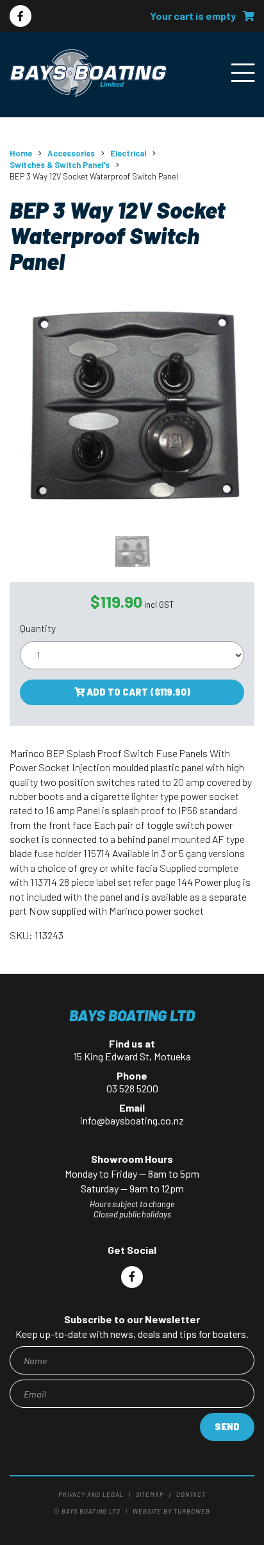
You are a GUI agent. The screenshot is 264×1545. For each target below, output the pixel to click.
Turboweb (192, 1511)
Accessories (71, 153)
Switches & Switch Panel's (60, 165)
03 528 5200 (132, 1088)
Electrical (128, 153)
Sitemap (150, 1494)
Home (21, 153)
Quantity (38, 628)
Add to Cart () (137, 692)
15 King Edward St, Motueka (132, 1056)
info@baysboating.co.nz (132, 1120)
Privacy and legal (91, 1494)
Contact (191, 1494)
